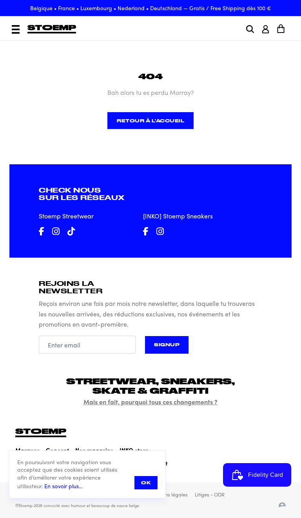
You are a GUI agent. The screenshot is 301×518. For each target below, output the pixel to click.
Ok (146, 482)
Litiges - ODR (210, 494)
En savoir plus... (63, 486)
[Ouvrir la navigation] (16, 29)
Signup (167, 344)
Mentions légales (168, 494)
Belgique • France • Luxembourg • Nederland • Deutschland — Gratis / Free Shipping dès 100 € (150, 8)
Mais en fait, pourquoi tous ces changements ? (150, 401)
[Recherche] (250, 29)
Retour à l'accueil (150, 120)
